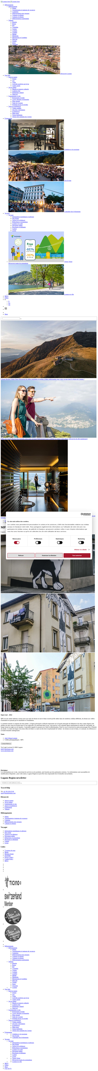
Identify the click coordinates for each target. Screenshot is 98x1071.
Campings (15, 12)
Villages (10, 20)
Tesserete (15, 44)
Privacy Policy (9, 857)
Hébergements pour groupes (20, 13)
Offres (6, 298)
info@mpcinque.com (7, 749)
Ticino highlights (17, 115)
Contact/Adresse (6, 743)
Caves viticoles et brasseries (20, 99)
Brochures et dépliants (19, 227)
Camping (7, 820)
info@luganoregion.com (8, 793)
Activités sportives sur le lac (20, 84)
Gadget (14, 229)
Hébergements (9, 5)
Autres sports (16, 86)
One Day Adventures (18, 110)
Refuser (21, 555)
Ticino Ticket (16, 1058)
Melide (14, 34)
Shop (6, 314)
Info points (8, 832)
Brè (13, 25)
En (9, 303)
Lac (13, 80)
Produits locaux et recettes (20, 104)
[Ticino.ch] (13, 889)
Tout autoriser (77, 555)
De (9, 305)
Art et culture (12, 87)
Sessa (14, 43)
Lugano (14, 987)
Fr (10, 1068)
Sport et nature (12, 77)
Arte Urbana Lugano (11, 738)
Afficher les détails (80, 549)
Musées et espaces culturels (20, 89)
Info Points (15, 218)
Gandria (14, 32)
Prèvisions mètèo (17, 225)
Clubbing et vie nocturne (19, 1034)
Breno (14, 24)
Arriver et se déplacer (18, 220)
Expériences (16, 111)
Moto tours (15, 113)
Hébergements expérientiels (20, 18)
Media (6, 852)
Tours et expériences (14, 106)
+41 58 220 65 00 (8, 791)
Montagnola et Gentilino (19, 37)
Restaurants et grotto (18, 98)
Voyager (7, 213)
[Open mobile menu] (6, 309)
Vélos (14, 82)
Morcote (14, 39)
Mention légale (9, 854)
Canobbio (15, 27)
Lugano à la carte (17, 223)
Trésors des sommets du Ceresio (22, 117)
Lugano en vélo (17, 1061)
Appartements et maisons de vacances (23, 10)
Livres (14, 230)
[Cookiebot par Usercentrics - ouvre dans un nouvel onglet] (82, 514)
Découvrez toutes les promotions (22, 1060)
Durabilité (8, 855)
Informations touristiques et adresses (23, 217)
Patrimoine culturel (18, 92)
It (8, 301)
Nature (14, 79)
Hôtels (14, 8)
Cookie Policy (9, 859)
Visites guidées (16, 108)
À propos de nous (10, 850)
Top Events (15, 1036)
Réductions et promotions (20, 222)
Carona (14, 29)
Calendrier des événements (20, 1037)
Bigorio (14, 22)
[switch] (38, 542)
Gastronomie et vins (14, 96)
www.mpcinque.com (7, 751)
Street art (15, 94)
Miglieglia (15, 36)
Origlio (14, 41)
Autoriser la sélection (49, 555)
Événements (8, 118)
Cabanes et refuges (18, 15)
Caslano (14, 31)
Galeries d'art (16, 91)
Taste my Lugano (17, 103)
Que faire (7, 75)
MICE (6, 296)
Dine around (16, 101)
